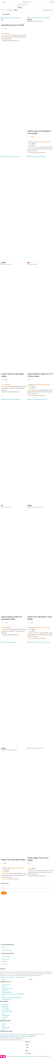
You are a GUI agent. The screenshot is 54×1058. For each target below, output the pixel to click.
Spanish (30, 979)
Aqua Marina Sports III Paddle (12, 25)
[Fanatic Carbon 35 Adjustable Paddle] (14, 208)
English (3, 979)
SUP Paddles (9, 10)
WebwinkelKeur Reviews (27, 1056)
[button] (6, 31)
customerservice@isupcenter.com (9, 1036)
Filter (3, 893)
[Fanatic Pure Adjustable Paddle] (14, 694)
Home (2, 10)
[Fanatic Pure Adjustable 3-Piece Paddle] (40, 451)
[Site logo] (27, 2)
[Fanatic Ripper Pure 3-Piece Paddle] (40, 694)
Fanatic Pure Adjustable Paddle (13, 860)
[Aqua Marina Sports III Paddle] (10, 17)
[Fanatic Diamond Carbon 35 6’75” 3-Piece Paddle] (40, 208)
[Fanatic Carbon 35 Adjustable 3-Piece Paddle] (38, 17)
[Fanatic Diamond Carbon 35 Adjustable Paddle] (14, 451)
